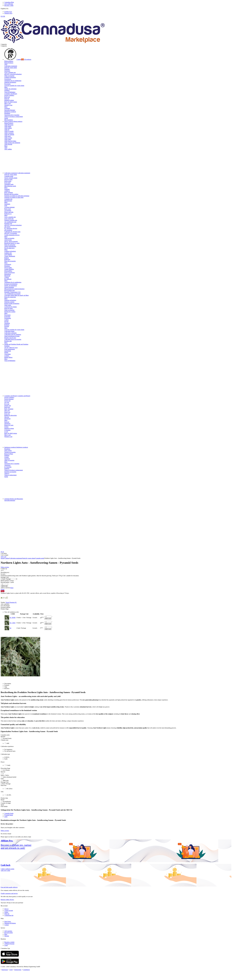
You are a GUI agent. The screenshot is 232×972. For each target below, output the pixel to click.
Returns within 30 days (7, 899)
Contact (6, 925)
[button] (11, 587)
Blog (5, 934)
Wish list (6, 914)
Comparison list (8, 915)
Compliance (26, 969)
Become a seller (8, 5)
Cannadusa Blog (9, 2)
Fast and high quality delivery (9, 887)
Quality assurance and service (9, 893)
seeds (5, 816)
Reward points (8, 932)
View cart (3, 556)
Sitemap (6, 936)
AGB (11, 969)
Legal (6, 945)
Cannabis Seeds (8, 813)
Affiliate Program (9, 943)
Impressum (5, 969)
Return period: (5, 580)
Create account (8, 910)
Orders (6, 912)
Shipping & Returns (10, 923)
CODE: (3, 569)
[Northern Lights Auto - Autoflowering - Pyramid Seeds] (20, 680)
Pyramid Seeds (8, 815)
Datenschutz (17, 969)
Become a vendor (9, 942)
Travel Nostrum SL (11, 602)
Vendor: (3, 602)
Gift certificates (8, 4)
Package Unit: (5, 577)
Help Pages (7, 921)
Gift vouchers (8, 931)
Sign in (6, 909)
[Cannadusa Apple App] (10, 956)
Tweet (2, 589)
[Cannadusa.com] (53, 42)
